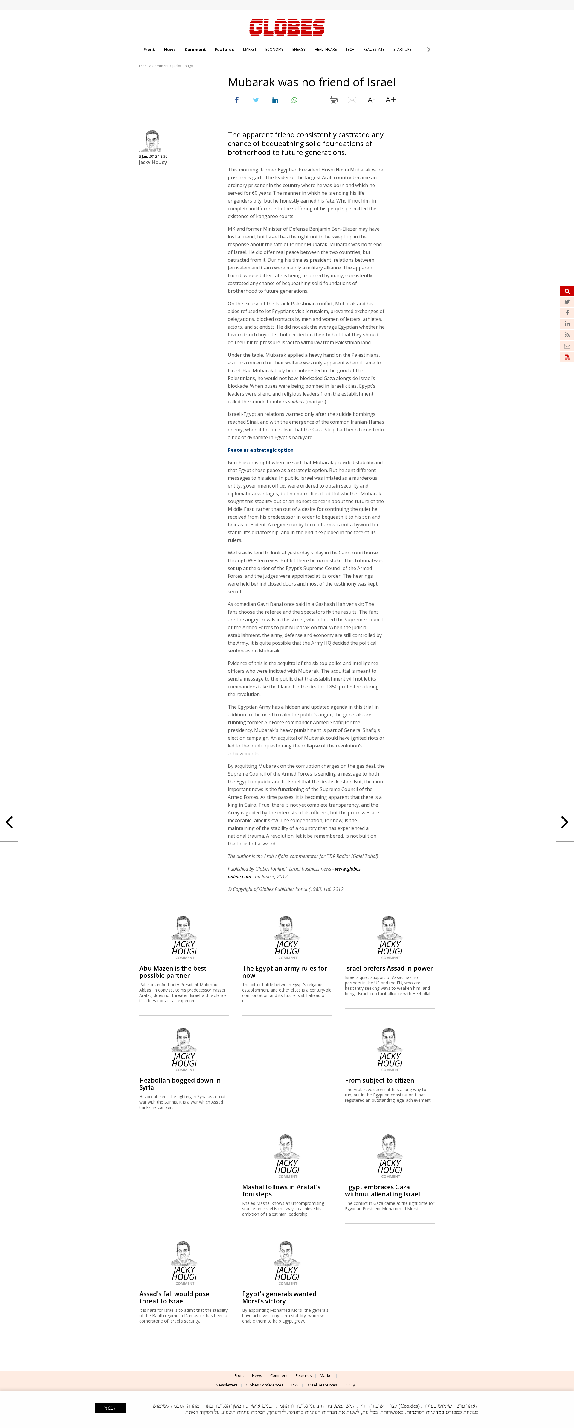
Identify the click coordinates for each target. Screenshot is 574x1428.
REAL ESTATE (374, 49)
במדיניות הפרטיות (425, 1412)
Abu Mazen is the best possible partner (173, 972)
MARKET (250, 49)
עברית (350, 1385)
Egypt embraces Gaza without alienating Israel (382, 1190)
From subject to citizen (379, 1080)
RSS (295, 1385)
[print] (333, 101)
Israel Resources (322, 1385)
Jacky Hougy (182, 65)
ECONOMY (274, 49)
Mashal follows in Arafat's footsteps (281, 1190)
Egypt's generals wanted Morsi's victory (279, 1297)
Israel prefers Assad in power (389, 968)
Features (224, 49)
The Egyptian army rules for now (284, 972)
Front (149, 49)
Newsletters (227, 1385)
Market (326, 1375)
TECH (350, 49)
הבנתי (110, 1408)
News (170, 49)
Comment (195, 49)
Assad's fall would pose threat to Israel (174, 1297)
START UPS (402, 49)
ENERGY (299, 49)
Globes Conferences (264, 1385)
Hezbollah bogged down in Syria (180, 1084)
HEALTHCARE (326, 49)
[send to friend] (352, 101)
